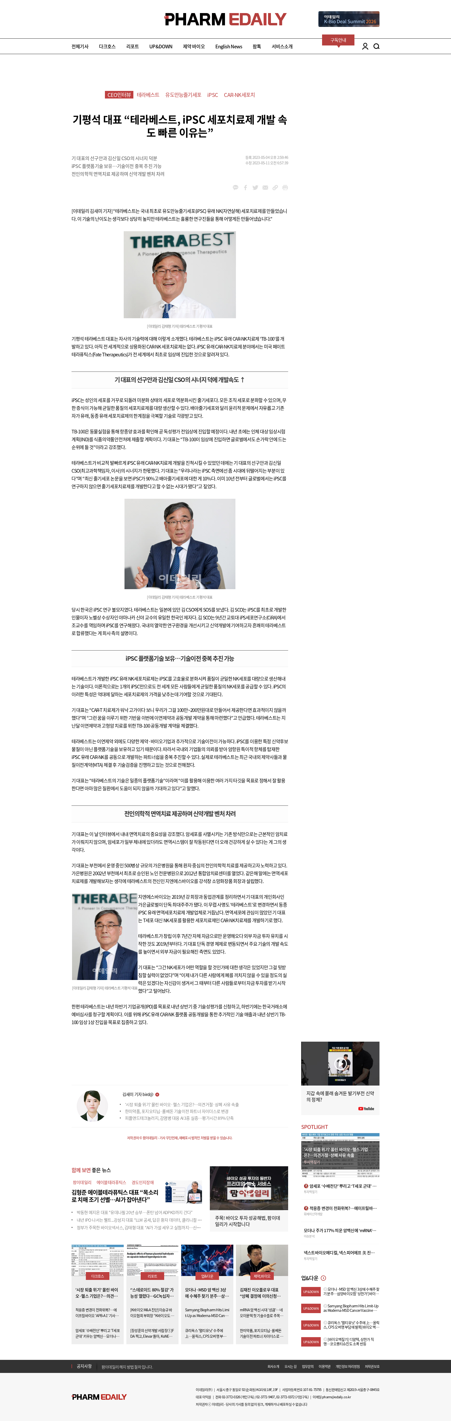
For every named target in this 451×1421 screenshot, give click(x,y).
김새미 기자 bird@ (137, 1094)
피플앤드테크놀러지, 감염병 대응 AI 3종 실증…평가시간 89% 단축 (179, 1118)
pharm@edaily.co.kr (336, 1396)
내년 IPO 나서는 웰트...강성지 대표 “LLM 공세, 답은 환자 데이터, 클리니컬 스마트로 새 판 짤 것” (154, 1220)
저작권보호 (372, 1366)
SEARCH (376, 46)
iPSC (212, 94)
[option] (143, 1366)
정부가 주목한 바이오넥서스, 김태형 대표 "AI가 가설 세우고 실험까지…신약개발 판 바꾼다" (151, 1227)
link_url (275, 187)
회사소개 (273, 1366)
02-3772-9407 (265, 1396)
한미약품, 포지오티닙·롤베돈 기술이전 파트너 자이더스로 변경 (177, 1111)
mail (265, 187)
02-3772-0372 (285, 1396)
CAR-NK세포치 (239, 94)
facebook (245, 187)
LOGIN (364, 46)
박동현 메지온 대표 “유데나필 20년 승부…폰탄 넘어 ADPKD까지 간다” (134, 1212)
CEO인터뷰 (119, 94)
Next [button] (103, 1369)
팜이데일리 (82, 1182)
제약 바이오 (194, 46)
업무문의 (308, 1366)
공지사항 (84, 1366)
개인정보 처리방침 (348, 1366)
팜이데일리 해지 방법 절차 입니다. (127, 1366)
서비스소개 (282, 46)
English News (228, 46)
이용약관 (324, 1366)
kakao (236, 187)
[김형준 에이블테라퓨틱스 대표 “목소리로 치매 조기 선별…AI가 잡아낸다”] (183, 1191)
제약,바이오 (262, 1276)
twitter (255, 187)
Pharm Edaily (99, 1397)
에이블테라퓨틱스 (111, 1182)
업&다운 (207, 1276)
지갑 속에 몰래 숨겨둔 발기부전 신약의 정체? (340, 1096)
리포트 (132, 46)
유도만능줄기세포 (183, 94)
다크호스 (107, 46)
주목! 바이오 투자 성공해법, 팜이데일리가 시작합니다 (247, 1221)
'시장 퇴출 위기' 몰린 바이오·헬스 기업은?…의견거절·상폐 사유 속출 (182, 1104)
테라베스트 (148, 94)
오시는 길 (290, 1366)
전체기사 (80, 46)
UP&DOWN (160, 46)
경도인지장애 (143, 1182)
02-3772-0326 (231, 1396)
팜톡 (257, 46)
